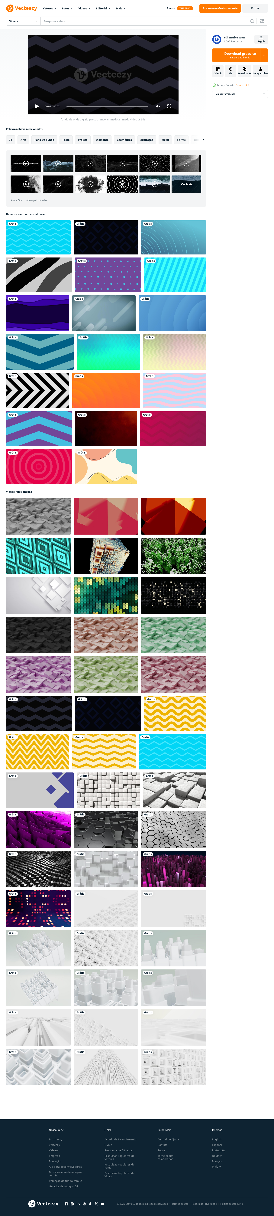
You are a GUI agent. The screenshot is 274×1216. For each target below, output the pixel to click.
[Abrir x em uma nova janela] (96, 1203)
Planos (171, 8)
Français (217, 1161)
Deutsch (217, 1156)
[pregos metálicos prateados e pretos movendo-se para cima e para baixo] (38, 869)
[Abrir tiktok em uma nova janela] (90, 1203)
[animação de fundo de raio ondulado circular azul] (173, 237)
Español (217, 1145)
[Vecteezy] (21, 8)
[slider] (107, 106)
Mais (119, 8)
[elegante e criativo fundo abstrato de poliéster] (38, 829)
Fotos (65, 8)
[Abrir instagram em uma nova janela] (72, 1203)
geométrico (124, 139)
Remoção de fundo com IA (65, 1181)
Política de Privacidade (204, 1203)
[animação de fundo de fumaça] (106, 428)
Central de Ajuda (168, 1139)
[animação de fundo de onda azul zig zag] (38, 237)
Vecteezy (54, 1145)
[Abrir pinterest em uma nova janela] (84, 1203)
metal (165, 139)
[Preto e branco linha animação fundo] (37, 390)
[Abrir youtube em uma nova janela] (102, 1203)
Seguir (261, 41)
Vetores (48, 8)
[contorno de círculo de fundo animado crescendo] (39, 466)
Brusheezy (55, 1139)
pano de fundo (44, 139)
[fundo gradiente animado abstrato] (108, 352)
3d (10, 139)
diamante (102, 139)
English (216, 1139)
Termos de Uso (180, 1203)
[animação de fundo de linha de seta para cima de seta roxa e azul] (39, 428)
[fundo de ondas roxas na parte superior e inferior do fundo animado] (37, 313)
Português (218, 1150)
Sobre (161, 1150)
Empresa (54, 1156)
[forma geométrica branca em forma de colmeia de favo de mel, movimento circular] (173, 829)
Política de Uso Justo (231, 1203)
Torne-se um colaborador (165, 1157)
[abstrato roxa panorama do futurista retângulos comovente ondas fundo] (173, 869)
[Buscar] (252, 21)
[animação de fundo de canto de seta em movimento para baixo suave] (40, 352)
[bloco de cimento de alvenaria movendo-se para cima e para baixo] (108, 790)
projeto (83, 139)
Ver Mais (186, 184)
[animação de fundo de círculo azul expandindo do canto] (172, 313)
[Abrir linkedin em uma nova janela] (78, 1203)
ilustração (146, 139)
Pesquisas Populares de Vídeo (119, 1174)
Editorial (101, 8)
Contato (162, 1145)
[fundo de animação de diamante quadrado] (40, 790)
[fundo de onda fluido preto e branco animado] (39, 274)
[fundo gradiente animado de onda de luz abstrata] (174, 352)
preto (66, 139)
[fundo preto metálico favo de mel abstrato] (106, 829)
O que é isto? (242, 85)
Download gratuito (240, 55)
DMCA (108, 1145)
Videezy (54, 1150)
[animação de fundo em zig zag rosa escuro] (173, 428)
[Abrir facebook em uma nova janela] (66, 1203)
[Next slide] (200, 139)
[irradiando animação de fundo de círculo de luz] (106, 390)
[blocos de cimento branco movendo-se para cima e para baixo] (174, 790)
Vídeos (82, 8)
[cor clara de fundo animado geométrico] (104, 313)
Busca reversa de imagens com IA (65, 1173)
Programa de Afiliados (118, 1150)
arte (23, 139)
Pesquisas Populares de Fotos (119, 1166)
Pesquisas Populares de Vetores (119, 1157)
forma (181, 139)
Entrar (255, 8)
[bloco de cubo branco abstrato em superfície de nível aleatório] (106, 869)
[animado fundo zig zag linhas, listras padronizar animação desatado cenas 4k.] (175, 713)
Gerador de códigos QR (63, 1186)
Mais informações (225, 94)
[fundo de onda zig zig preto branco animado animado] (39, 713)
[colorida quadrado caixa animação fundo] (38, 908)
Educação (55, 1161)
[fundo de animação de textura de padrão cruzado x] (108, 274)
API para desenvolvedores (65, 1166)
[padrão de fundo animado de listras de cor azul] (175, 274)
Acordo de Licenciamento (120, 1139)
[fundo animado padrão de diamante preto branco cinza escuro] (106, 237)
